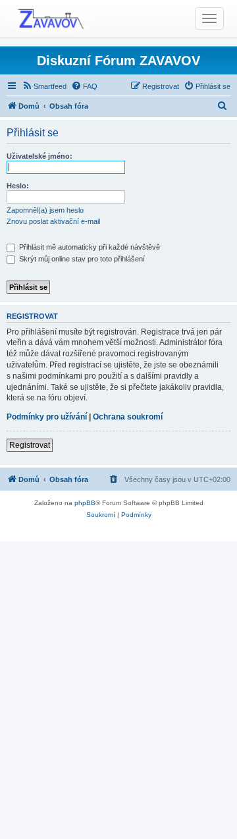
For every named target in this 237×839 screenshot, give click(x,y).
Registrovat (29, 445)
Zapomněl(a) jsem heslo (45, 210)
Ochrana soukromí (128, 416)
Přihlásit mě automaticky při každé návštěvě (88, 247)
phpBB (84, 502)
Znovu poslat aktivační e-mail (53, 221)
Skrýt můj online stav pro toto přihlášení (81, 259)
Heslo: (18, 186)
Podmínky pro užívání (47, 416)
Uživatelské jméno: (39, 156)
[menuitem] (44, 86)
